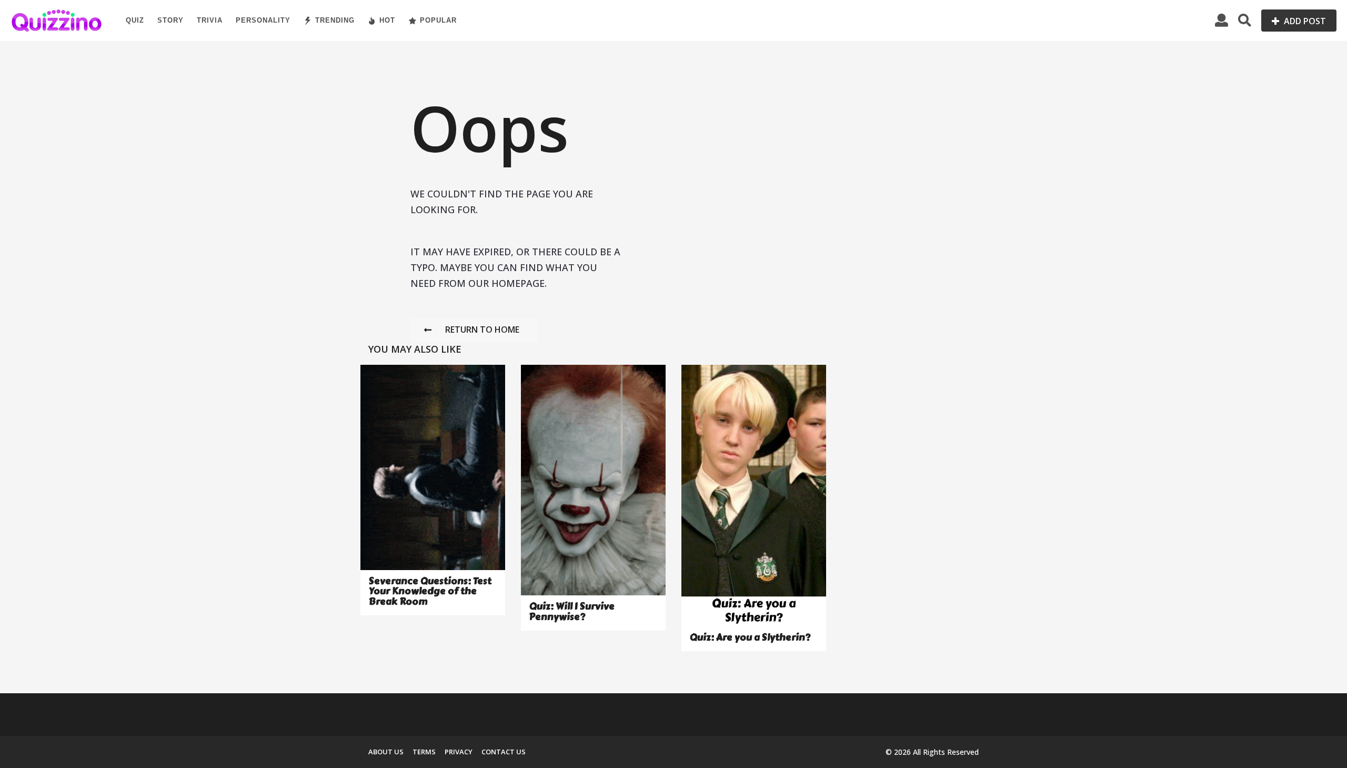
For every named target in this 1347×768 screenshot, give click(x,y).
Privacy (459, 751)
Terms (424, 751)
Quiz (135, 20)
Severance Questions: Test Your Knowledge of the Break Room (430, 591)
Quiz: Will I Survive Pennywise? (572, 611)
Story (170, 20)
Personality (263, 20)
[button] (1221, 20)
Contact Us (503, 751)
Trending (335, 20)
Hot (387, 20)
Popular (438, 20)
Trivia (210, 20)
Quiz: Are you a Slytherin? (750, 637)
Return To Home (482, 329)
